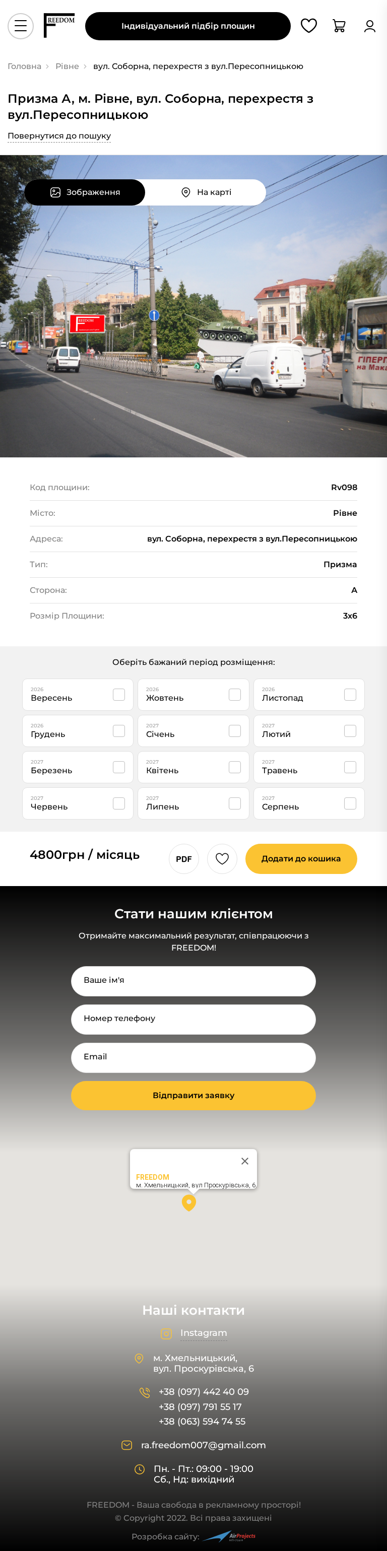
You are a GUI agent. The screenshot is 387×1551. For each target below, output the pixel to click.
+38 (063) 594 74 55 (202, 1422)
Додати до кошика (301, 858)
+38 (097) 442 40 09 (204, 1392)
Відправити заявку (193, 1095)
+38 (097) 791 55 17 (200, 1407)
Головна (24, 66)
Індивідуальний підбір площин (188, 26)
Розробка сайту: (166, 1536)
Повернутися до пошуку (59, 136)
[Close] (245, 1161)
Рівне (67, 66)
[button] (193, 1206)
